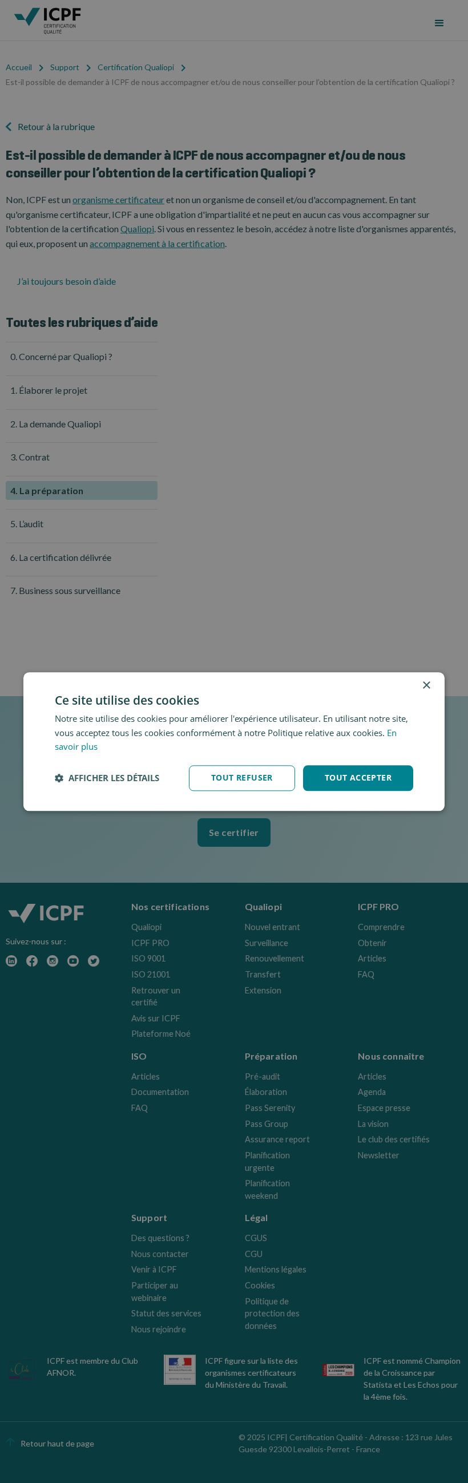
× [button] (426, 685)
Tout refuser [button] (242, 777)
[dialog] (234, 741)
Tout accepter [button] (358, 777)
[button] (107, 778)
